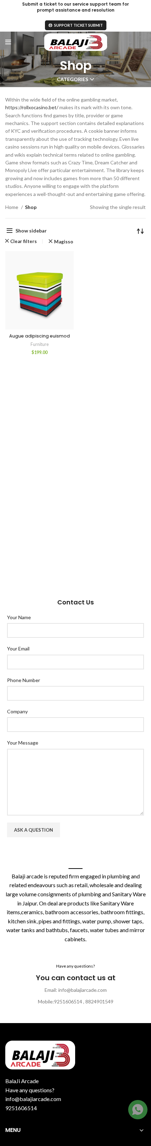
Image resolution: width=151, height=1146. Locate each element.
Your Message (22, 743)
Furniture (40, 344)
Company (17, 711)
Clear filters (23, 241)
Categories (72, 79)
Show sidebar (31, 231)
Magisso (63, 242)
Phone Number (23, 680)
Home (12, 207)
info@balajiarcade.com (33, 1098)
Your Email (18, 648)
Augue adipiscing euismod (39, 336)
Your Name (19, 617)
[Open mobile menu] (8, 42)
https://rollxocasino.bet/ (31, 107)
